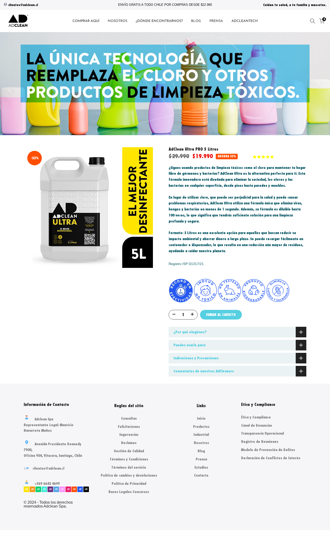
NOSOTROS (117, 21)
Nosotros (201, 443)
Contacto (201, 475)
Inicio (201, 418)
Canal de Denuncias (256, 425)
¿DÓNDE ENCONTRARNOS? (159, 21)
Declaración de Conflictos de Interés (270, 458)
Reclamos (128, 443)
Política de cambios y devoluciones (129, 475)
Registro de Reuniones (259, 441)
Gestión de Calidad (129, 451)
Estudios (201, 467)
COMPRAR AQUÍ (85, 21)
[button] (264, 157)
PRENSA (216, 21)
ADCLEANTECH (244, 21)
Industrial (201, 434)
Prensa (201, 459)
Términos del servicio (128, 467)
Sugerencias (128, 434)
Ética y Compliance (256, 417)
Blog (201, 451)
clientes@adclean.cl (23, 5)
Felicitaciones (129, 427)
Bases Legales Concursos (128, 492)
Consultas (129, 418)
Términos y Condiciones (129, 459)
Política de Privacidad (129, 483)
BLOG (196, 21)
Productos (201, 427)
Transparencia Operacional (262, 433)
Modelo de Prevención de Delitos (268, 450)
